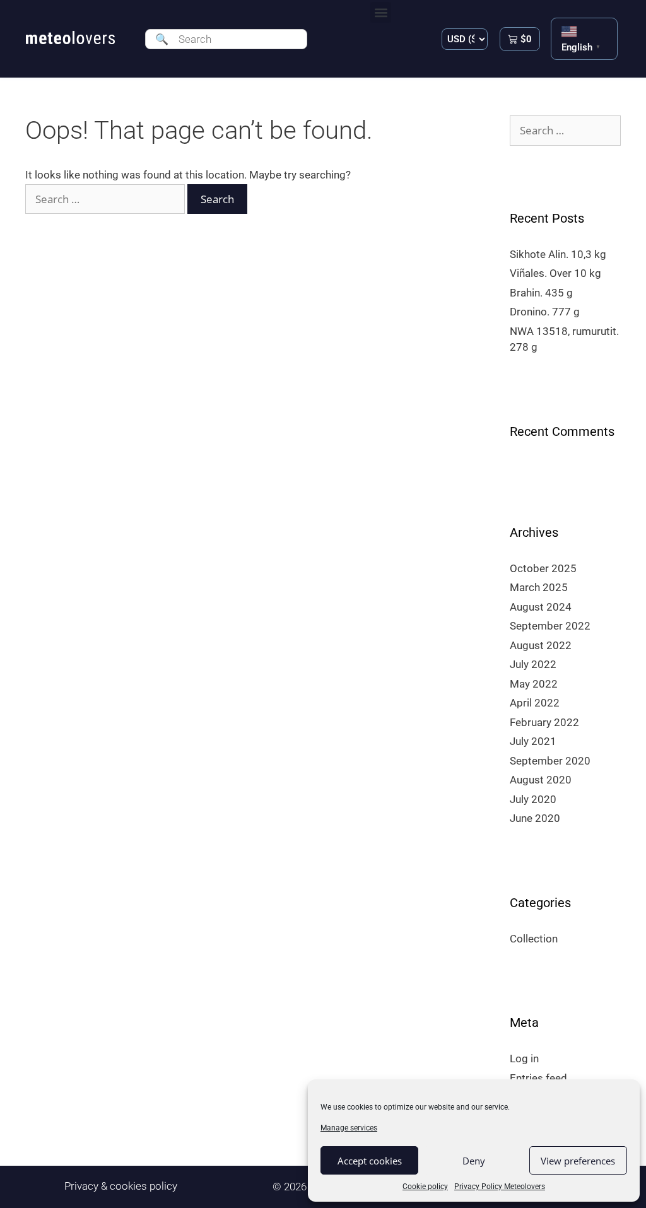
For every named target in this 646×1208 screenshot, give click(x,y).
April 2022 (535, 702)
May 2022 (534, 683)
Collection (534, 938)
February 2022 (544, 722)
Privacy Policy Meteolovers (499, 1186)
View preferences (578, 1160)
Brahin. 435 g (541, 292)
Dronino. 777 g (545, 311)
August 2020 (541, 779)
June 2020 (535, 818)
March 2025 (539, 587)
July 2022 (533, 664)
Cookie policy (425, 1186)
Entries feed (538, 1078)
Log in (524, 1058)
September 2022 (550, 625)
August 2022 (541, 645)
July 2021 (533, 741)
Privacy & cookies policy (120, 1186)
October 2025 (543, 568)
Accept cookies (370, 1160)
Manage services (348, 1127)
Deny (473, 1160)
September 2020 (550, 760)
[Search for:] (106, 199)
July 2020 (533, 799)
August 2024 (541, 607)
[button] (380, 12)
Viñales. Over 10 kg (555, 273)
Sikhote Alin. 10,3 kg (558, 254)
